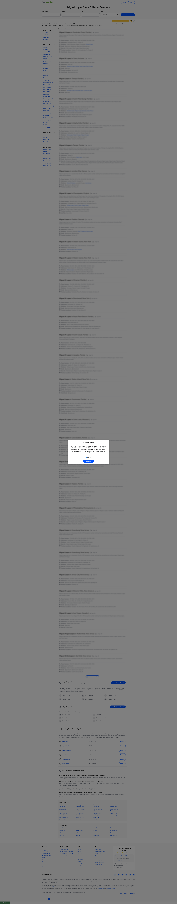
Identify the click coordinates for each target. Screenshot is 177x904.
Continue (88, 461)
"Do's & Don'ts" (78, 451)
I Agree (89, 457)
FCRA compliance (93, 449)
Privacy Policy (93, 446)
